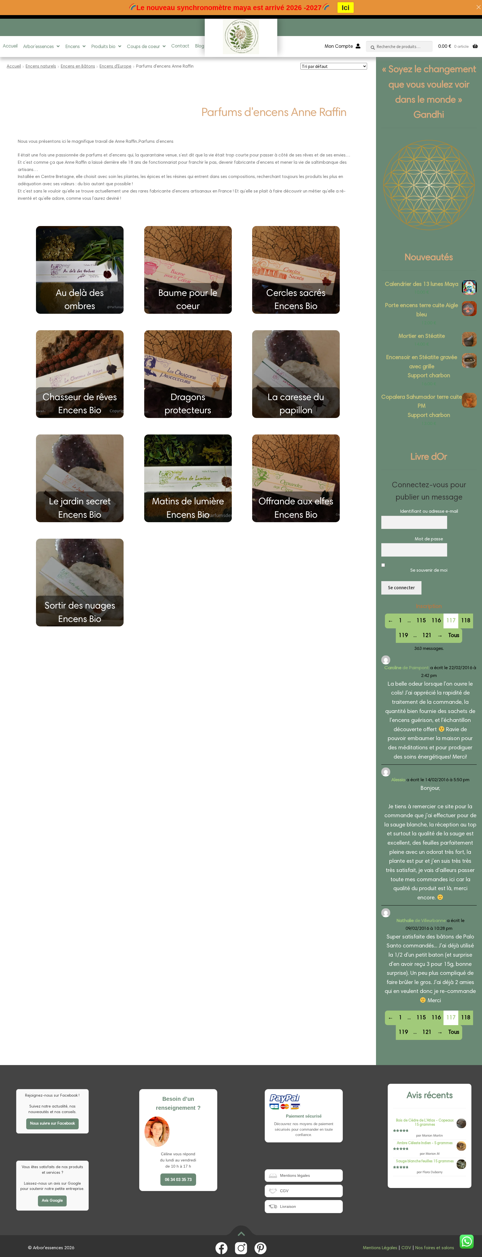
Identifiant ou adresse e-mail (429, 511)
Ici (346, 7)
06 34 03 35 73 (178, 1179)
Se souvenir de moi (428, 570)
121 (427, 635)
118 (465, 621)
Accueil (10, 46)
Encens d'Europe (115, 67)
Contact (180, 46)
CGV (406, 1248)
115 (421, 621)
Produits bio (103, 47)
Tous (453, 635)
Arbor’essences (38, 47)
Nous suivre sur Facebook (52, 1124)
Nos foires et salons (434, 1248)
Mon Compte (339, 46)
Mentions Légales (380, 1248)
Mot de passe (429, 539)
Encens (72, 47)
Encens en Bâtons (78, 67)
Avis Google (52, 1201)
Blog (199, 46)
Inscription (429, 606)
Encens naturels (41, 67)
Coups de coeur (143, 47)
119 (403, 635)
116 (436, 621)
